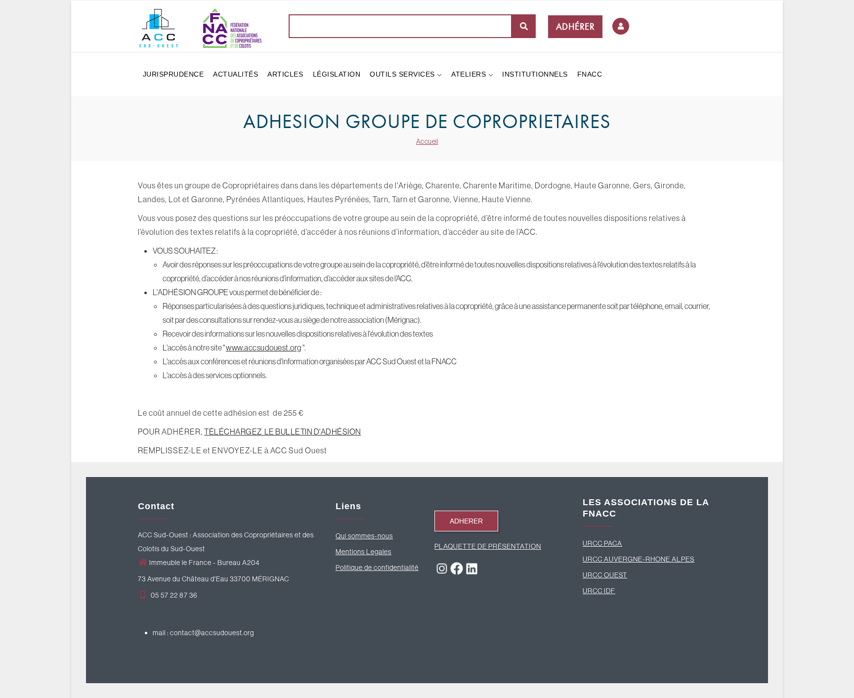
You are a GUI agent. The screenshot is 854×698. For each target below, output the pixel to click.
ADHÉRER (575, 26)
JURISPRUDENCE (173, 74)
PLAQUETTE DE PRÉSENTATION (487, 546)
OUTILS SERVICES (403, 74)
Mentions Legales (363, 551)
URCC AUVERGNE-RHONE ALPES (638, 559)
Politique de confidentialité (377, 567)
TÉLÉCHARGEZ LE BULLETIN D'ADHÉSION (282, 431)
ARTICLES (285, 74)
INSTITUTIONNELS (535, 74)
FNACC (589, 74)
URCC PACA (602, 543)
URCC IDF (599, 590)
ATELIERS (469, 74)
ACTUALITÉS (235, 74)
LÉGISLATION (337, 74)
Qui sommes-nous (364, 535)
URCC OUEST (605, 574)
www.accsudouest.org (263, 347)
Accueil (427, 141)
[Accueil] (199, 25)
